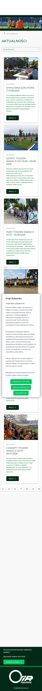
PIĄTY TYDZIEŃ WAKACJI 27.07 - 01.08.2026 (20, 233)
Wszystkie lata (8, 49)
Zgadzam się (21, 393)
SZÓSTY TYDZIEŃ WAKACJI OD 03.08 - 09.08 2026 (21, 161)
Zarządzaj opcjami (21, 382)
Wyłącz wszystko (21, 387)
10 (39, 489)
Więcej (11, 118)
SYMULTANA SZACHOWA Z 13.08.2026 (20, 89)
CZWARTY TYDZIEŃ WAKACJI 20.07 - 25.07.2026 (17, 451)
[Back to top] (37, 686)
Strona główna (12, 33)
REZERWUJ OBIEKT (13, 662)
